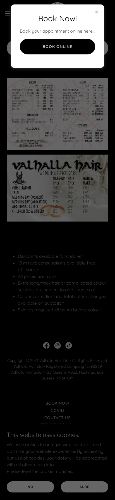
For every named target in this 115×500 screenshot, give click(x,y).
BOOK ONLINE (57, 46)
